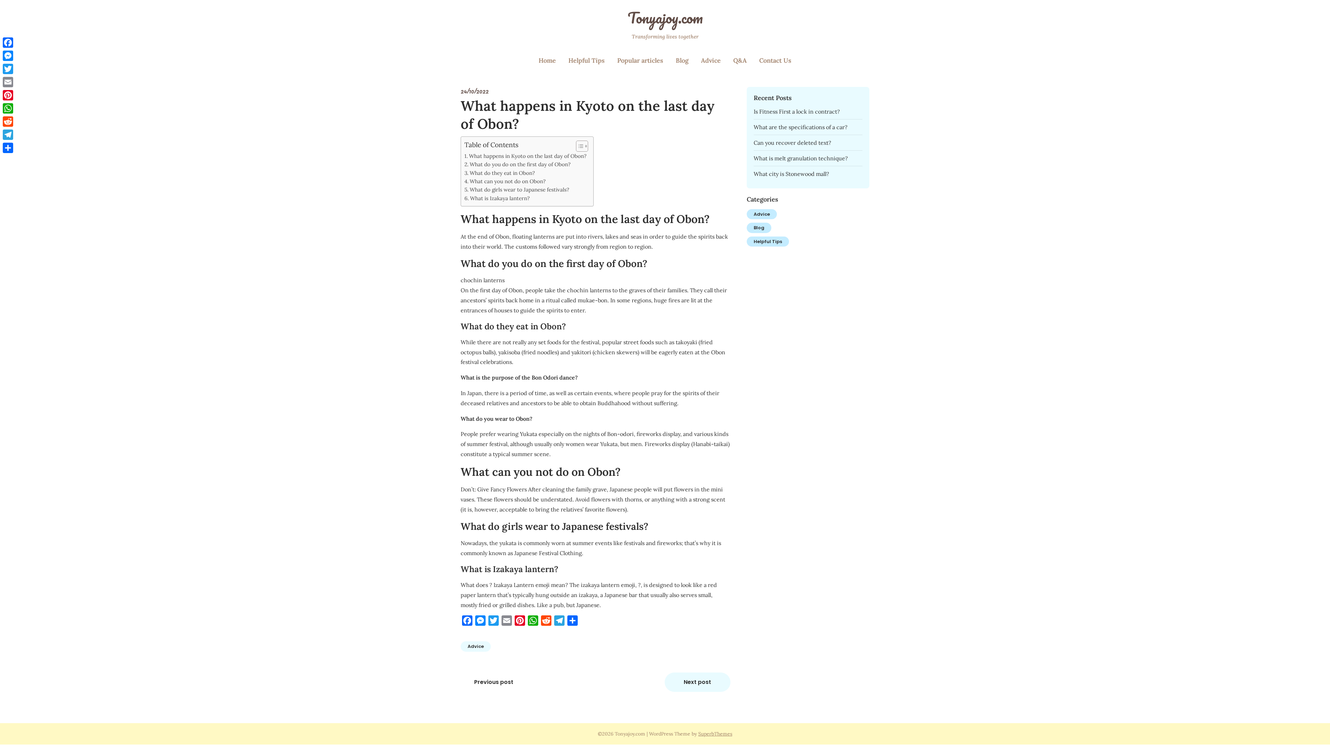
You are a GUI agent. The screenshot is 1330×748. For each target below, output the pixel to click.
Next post (697, 682)
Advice (711, 60)
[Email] (8, 82)
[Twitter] (8, 68)
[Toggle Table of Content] (578, 146)
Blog (682, 60)
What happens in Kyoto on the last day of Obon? (527, 156)
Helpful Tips (586, 60)
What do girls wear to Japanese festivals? (519, 189)
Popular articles (640, 60)
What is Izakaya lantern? (500, 198)
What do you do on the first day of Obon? (520, 164)
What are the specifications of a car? (801, 127)
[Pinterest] (8, 95)
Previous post (493, 682)
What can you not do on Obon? (508, 181)
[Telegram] (8, 134)
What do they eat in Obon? (502, 173)
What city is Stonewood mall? (791, 173)
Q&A (740, 60)
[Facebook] (8, 42)
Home (547, 60)
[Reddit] (8, 121)
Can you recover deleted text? (792, 142)
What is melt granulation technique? (801, 158)
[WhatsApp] (8, 108)
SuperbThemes (715, 734)
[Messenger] (8, 55)
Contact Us (775, 60)
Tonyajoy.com (665, 18)
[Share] (8, 147)
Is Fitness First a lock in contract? (797, 111)
